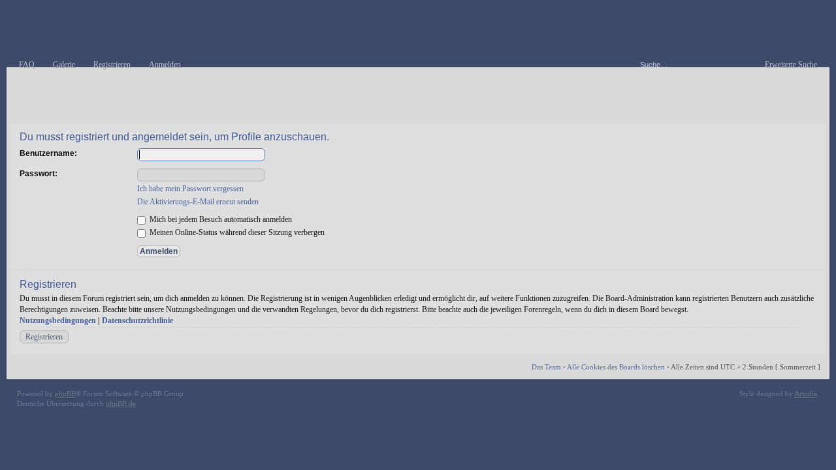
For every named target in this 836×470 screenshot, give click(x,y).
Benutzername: (48, 153)
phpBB (65, 394)
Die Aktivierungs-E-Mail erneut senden (198, 201)
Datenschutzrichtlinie (137, 320)
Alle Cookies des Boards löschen (616, 367)
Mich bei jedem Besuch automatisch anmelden (220, 219)
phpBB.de (121, 403)
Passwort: (38, 173)
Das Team (546, 367)
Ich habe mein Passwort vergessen (190, 188)
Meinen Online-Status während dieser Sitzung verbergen (236, 232)
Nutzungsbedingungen (58, 320)
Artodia (805, 394)
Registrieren (44, 336)
